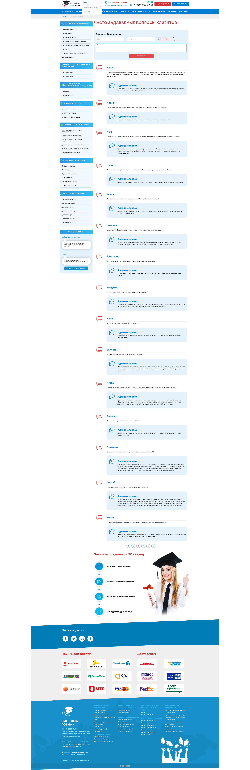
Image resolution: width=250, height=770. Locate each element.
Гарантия (124, 11)
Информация (159, 11)
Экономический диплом (70, 181)
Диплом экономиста (68, 218)
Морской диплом (67, 170)
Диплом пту (65, 91)
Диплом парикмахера (69, 211)
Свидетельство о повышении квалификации (72, 140)
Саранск (86, 2)
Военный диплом (67, 177)
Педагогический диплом (70, 174)
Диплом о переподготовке (71, 152)
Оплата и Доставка (107, 11)
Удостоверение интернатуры (72, 135)
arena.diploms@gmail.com (117, 5)
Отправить (141, 56)
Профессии (81, 11)
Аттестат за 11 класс (69, 113)
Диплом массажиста (68, 199)
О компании (67, 11)
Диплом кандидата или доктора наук (74, 41)
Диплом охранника (68, 207)
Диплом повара (67, 214)
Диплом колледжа (68, 76)
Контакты (183, 11)
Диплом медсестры (68, 203)
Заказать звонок (180, 4)
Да (85, 11)
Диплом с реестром (68, 57)
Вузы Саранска (163, 4)
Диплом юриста (67, 222)
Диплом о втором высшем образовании (75, 45)
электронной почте (70, 746)
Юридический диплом (69, 185)
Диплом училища (67, 95)
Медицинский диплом (69, 166)
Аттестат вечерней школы (71, 117)
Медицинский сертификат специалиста (75, 148)
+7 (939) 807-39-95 (142, 5)
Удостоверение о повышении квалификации (72, 131)
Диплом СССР (66, 49)
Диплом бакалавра (68, 29)
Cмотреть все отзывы (76, 268)
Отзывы (172, 11)
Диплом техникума (68, 72)
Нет (88, 11)
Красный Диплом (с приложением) (73, 53)
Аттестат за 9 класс (69, 109)
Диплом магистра (67, 33)
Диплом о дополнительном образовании (75, 145)
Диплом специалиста (69, 37)
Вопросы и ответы (141, 11)
